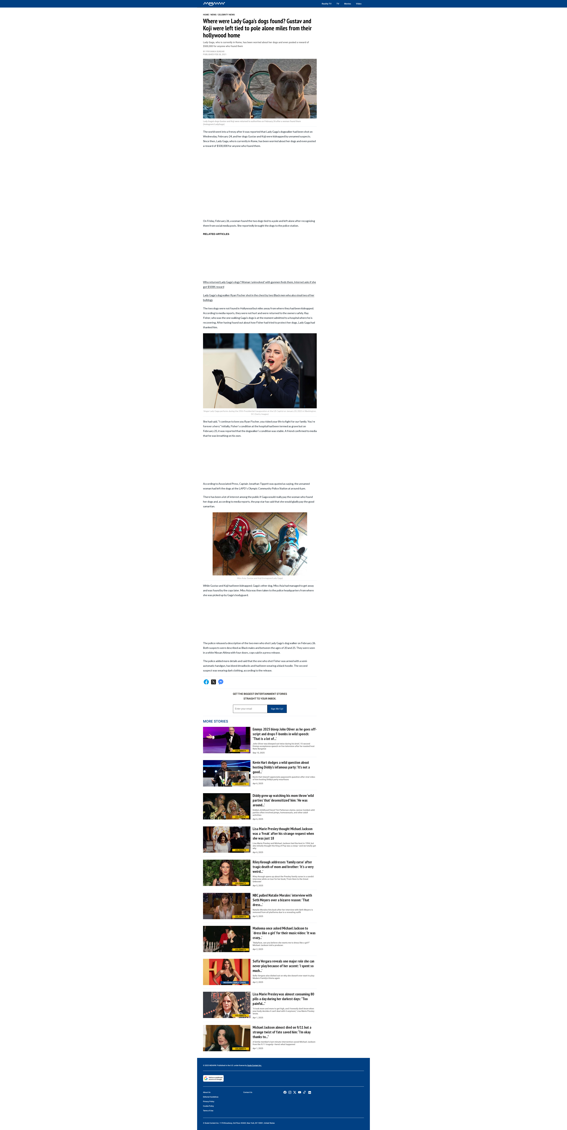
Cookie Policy (208, 1106)
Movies (347, 4)
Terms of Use (208, 1111)
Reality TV (326, 4)
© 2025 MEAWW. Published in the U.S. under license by (225, 1065)
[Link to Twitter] (294, 1092)
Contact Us (247, 1092)
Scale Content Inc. (254, 1065)
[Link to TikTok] (304, 1092)
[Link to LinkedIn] (309, 1092)
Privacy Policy (208, 1101)
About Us (206, 1092)
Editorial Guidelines (210, 1097)
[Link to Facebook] (285, 1092)
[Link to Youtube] (299, 1092)
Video (358, 4)
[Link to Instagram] (289, 1092)
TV (338, 4)
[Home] (214, 3)
